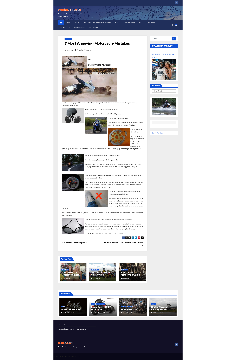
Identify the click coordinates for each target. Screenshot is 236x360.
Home (68, 23)
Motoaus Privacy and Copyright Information (72, 329)
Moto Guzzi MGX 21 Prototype (101, 308)
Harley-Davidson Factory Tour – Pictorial (160, 309)
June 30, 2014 (127, 312)
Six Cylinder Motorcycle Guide (130, 273)
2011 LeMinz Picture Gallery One (101, 273)
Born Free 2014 (129, 309)
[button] (172, 25)
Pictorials (94, 27)
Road (63, 306)
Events (124, 306)
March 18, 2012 (158, 312)
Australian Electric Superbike (75, 243)
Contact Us (62, 324)
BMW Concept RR (71, 309)
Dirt (141, 23)
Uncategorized (100, 304)
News (77, 23)
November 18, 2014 (99, 312)
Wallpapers (79, 27)
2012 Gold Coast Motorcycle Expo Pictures (70, 274)
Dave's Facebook (157, 133)
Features (152, 23)
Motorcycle (68, 38)
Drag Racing (130, 23)
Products (64, 27)
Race (117, 23)
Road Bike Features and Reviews (97, 23)
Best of (154, 304)
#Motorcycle (88, 50)
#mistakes (80, 50)
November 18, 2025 (69, 312)
